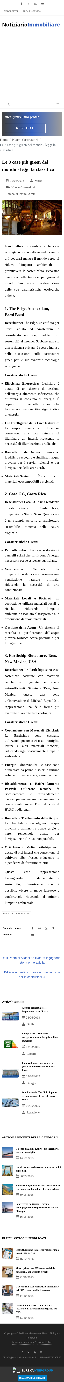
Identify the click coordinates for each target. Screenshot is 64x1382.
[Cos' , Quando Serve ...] (7, 1308)
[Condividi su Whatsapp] (39, 928)
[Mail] (42, 4)
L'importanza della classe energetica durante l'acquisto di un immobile (40, 1037)
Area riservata (32, 11)
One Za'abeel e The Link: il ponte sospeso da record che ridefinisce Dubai (39, 1096)
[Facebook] (21, 4)
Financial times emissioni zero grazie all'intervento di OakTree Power (38, 1067)
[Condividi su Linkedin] (53, 928)
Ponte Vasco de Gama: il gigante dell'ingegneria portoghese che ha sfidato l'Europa (37, 1207)
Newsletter (11, 11)
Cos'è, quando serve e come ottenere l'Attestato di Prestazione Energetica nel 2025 (36, 1309)
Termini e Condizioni (23, 1342)
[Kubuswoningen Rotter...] (7, 1189)
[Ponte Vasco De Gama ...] (7, 1207)
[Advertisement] (32, 66)
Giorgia (31, 1083)
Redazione (33, 1112)
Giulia (30, 1024)
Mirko (38, 180)
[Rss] (35, 4)
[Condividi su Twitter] (46, 928)
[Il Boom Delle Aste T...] (7, 1290)
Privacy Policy (44, 1342)
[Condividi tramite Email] (32, 934)
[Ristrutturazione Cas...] (7, 1253)
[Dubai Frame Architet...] (7, 1170)
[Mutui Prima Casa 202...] (7, 1271)
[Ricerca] (7, 104)
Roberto (31, 1053)
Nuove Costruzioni (25, 139)
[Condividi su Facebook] (32, 928)
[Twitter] (28, 4)
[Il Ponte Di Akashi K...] (7, 1152)
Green (6, 913)
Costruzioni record (21, 913)
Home (4, 139)
